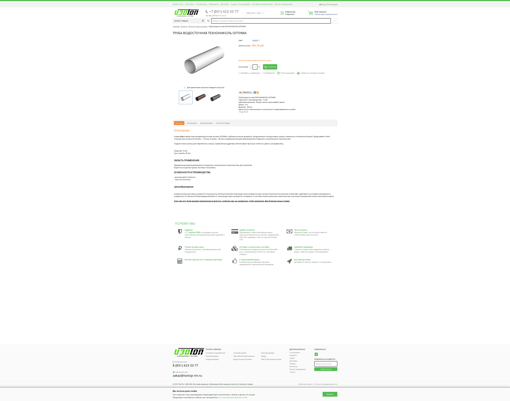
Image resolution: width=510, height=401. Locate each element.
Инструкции (192, 123)
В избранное (269, 73)
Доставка (225, 4)
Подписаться (325, 369)
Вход (323, 4)
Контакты (189, 4)
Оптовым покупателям (262, 4)
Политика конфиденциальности (325, 384)
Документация (206, 123)
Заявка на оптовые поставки (313, 73)
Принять (330, 394)
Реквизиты (214, 4)
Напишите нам (181, 372)
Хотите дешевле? (288, 73)
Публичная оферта (305, 384)
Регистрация (332, 4)
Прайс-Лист (178, 4)
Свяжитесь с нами (253, 13)
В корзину (272, 67)
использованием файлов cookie (233, 397)
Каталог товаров (181, 21)
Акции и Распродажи (240, 4)
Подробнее (243, 112)
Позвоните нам (181, 362)
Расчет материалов (283, 4)
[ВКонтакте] (255, 92)
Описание (179, 123)
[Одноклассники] (257, 92)
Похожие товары (223, 123)
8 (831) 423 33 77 (185, 365)
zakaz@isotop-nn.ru (187, 375)
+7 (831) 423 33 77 (224, 11)
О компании (201, 4)
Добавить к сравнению (250, 73)
